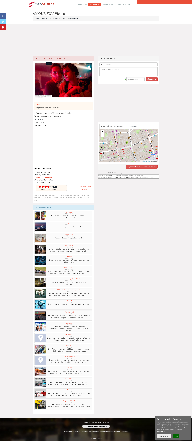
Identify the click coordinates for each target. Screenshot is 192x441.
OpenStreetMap (146, 161)
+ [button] (102, 131)
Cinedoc (69, 368)
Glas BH (69, 301)
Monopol (69, 345)
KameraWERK (69, 379)
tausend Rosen (69, 234)
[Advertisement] (96, 40)
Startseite (82, 4)
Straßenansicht (133, 126)
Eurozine (69, 257)
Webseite (39, 119)
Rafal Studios (69, 245)
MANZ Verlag (69, 390)
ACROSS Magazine (69, 357)
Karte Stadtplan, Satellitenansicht (112, 126)
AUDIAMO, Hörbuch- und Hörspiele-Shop (69, 290)
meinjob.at (69, 323)
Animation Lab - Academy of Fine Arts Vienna (69, 279)
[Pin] (3, 27)
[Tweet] (3, 21)
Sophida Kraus (69, 334)
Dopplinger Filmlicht (69, 401)
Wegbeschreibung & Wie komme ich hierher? (141, 167)
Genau (176, 436)
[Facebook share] (3, 16)
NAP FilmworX (69, 312)
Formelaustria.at (69, 268)
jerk (69, 223)
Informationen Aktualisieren (86, 187)
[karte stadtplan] (41, 4)
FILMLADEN (69, 212)
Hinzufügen (94, 4)
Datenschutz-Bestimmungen (114, 4)
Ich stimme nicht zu (164, 436)
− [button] (102, 135)
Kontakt (131, 4)
